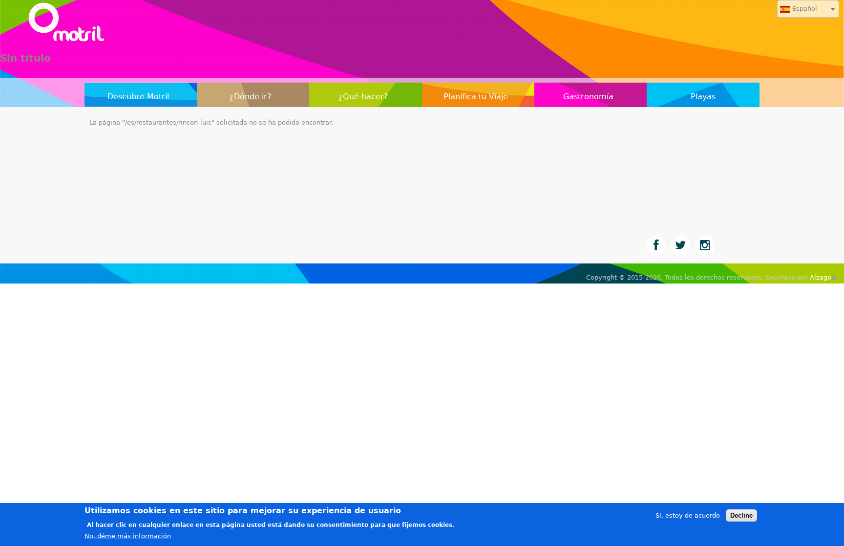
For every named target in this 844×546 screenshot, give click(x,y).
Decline (741, 515)
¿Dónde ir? (251, 96)
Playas (703, 96)
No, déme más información (127, 536)
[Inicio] (422, 24)
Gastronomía (588, 96)
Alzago (823, 277)
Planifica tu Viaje (475, 96)
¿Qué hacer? (363, 96)
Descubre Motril (138, 96)
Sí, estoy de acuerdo (687, 515)
